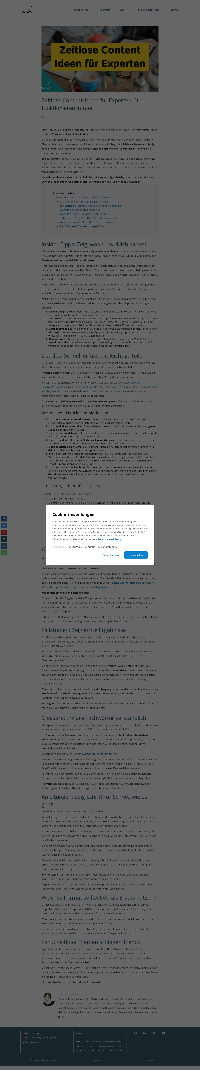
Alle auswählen (136, 555)
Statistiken (77, 547)
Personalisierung (109, 547)
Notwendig (60, 547)
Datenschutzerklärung (109, 539)
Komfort (91, 547)
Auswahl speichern (111, 555)
